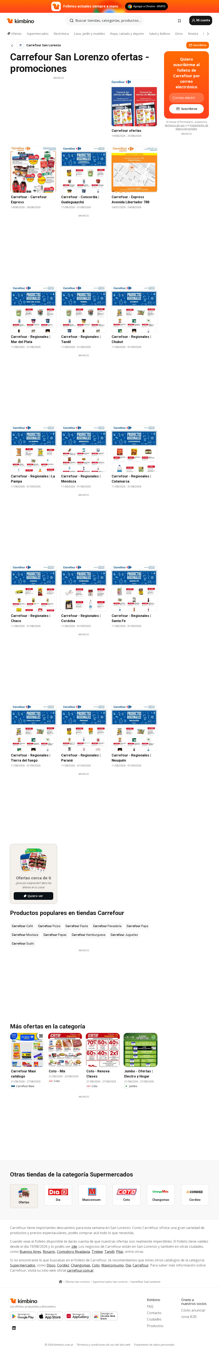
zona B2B (189, 1316)
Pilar (119, 1251)
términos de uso (175, 125)
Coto (96, 1265)
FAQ (150, 1306)
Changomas (80, 1265)
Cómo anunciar (193, 1310)
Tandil (109, 1251)
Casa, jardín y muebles (89, 34)
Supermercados (38, 34)
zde (74, 1246)
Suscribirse (199, 45)
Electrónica (61, 34)
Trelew (97, 1251)
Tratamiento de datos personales (154, 1345)
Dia (128, 1265)
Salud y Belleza (159, 34)
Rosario (49, 1251)
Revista (193, 34)
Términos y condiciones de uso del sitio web (103, 1345)
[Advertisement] (59, 109)
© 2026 (59, 1345)
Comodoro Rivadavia (73, 1251)
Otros (179, 34)
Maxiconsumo (112, 1265)
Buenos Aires (30, 1251)
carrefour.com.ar (80, 1270)
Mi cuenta (203, 20)
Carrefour (141, 1265)
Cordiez (63, 1265)
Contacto (154, 1312)
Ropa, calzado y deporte (127, 34)
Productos (155, 1325)
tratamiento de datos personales (192, 127)
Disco (51, 1265)
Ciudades (154, 1319)
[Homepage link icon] (60, 1281)
